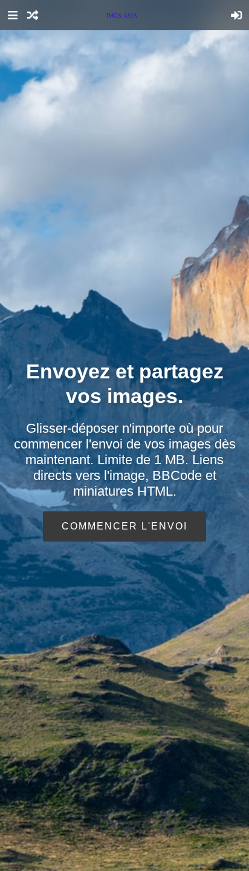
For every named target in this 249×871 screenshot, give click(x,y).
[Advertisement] (124, 270)
